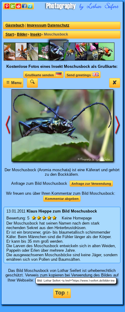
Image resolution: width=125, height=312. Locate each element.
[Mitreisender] (38, 59)
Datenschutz (58, 25)
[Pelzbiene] (98, 59)
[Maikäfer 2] (15, 59)
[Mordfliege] (49, 59)
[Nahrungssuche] (75, 59)
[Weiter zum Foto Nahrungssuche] (117, 125)
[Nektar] (86, 59)
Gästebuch (14, 25)
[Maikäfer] (26, 59)
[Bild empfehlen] (18, 8)
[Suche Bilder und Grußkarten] (32, 82)
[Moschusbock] (62, 59)
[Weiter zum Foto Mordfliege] (7, 125)
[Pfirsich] (109, 59)
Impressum (37, 25)
